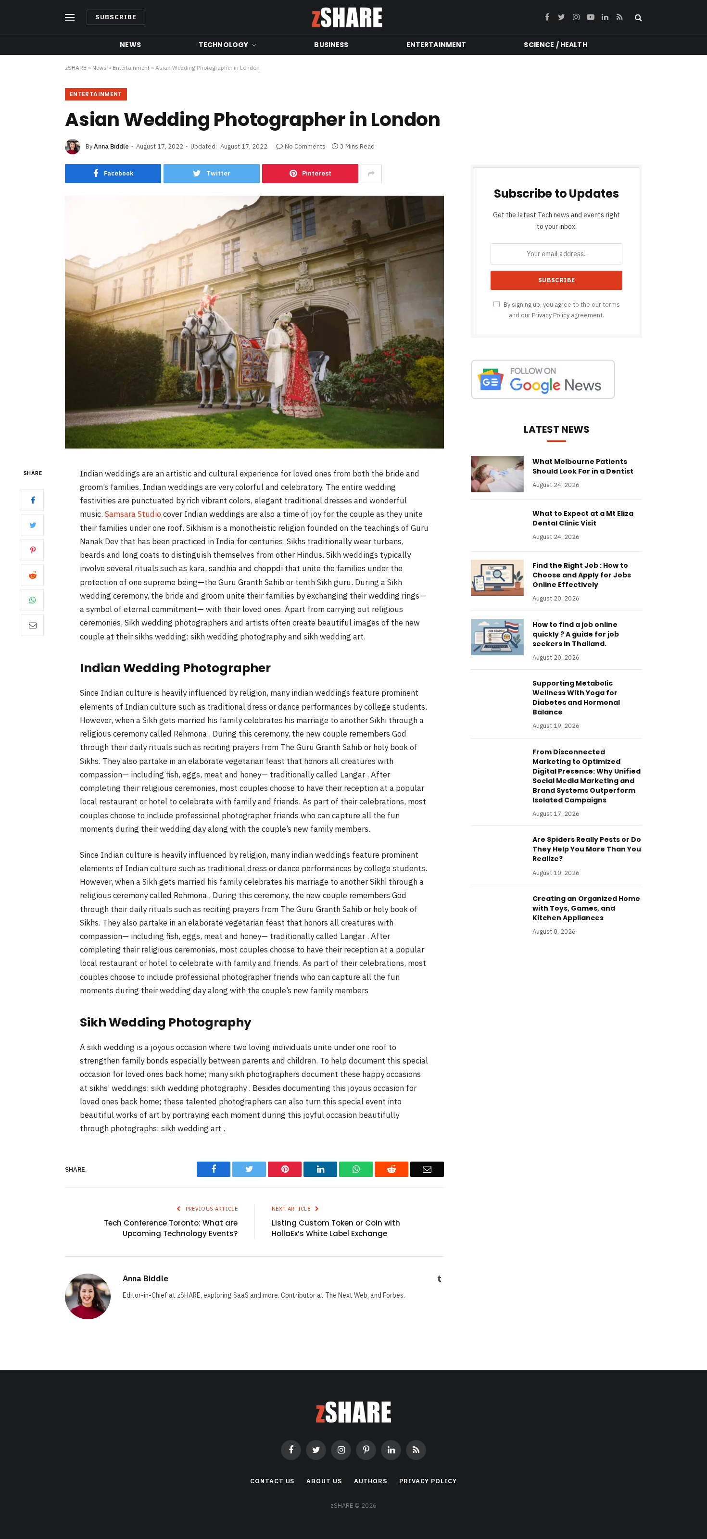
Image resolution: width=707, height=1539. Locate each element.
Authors (370, 1481)
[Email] (33, 625)
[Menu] (70, 17)
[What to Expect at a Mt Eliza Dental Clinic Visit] (497, 526)
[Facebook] (33, 500)
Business (331, 45)
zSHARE (76, 67)
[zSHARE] (347, 17)
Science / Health (555, 45)
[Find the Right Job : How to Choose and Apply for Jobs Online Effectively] (497, 578)
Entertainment (436, 45)
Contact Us (272, 1481)
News (130, 45)
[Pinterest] (33, 550)
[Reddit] (33, 575)
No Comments (305, 146)
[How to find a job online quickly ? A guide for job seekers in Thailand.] (497, 637)
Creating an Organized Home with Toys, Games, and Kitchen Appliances (586, 908)
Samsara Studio (133, 514)
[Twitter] (33, 525)
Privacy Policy (550, 315)
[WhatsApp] (33, 600)
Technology (223, 45)
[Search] (637, 17)
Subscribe (116, 17)
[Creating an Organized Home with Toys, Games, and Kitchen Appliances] (497, 911)
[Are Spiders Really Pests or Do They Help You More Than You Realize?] (497, 852)
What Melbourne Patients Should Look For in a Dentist (582, 466)
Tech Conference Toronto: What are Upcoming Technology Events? (171, 1228)
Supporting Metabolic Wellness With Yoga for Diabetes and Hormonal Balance (576, 697)
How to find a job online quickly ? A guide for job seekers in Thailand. (575, 634)
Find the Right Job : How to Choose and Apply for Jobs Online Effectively (581, 575)
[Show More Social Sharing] (371, 173)
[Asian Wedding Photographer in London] (254, 446)
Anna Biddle (111, 146)
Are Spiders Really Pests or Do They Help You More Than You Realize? (586, 849)
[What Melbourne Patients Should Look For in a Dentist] (497, 474)
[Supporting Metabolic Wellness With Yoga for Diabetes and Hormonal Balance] (497, 695)
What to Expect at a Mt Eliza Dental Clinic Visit (582, 518)
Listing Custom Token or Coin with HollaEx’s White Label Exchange (336, 1228)
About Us (323, 1481)
